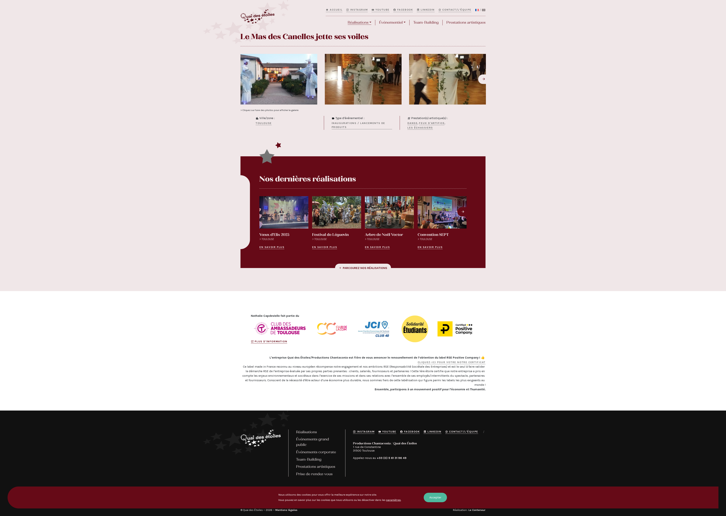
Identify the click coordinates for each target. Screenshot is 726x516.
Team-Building (426, 22)
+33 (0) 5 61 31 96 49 (391, 458)
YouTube (382, 9)
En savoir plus (271, 247)
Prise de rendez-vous (314, 474)
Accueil (336, 9)
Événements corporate (316, 452)
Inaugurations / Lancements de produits (358, 125)
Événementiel (391, 22)
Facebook (405, 9)
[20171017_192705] (447, 79)
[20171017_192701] (363, 79)
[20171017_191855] (278, 79)
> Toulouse (266, 239)
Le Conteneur (477, 510)
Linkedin (427, 9)
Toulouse (264, 123)
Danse (412, 123)
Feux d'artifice (431, 123)
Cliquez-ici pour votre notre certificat (452, 362)
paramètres (393, 500)
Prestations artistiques (466, 22)
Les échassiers (420, 127)
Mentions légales (286, 510)
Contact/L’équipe (456, 9)
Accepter (435, 497)
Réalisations (358, 22)
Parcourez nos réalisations (365, 268)
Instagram (359, 9)
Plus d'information (271, 341)
